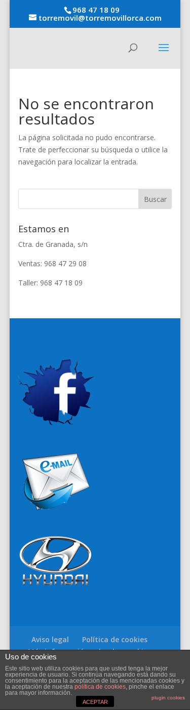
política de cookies (100, 686)
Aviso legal (50, 639)
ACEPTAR (95, 702)
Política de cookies (114, 639)
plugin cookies (168, 697)
